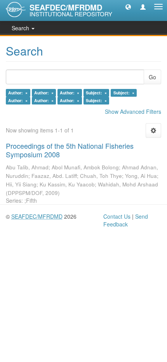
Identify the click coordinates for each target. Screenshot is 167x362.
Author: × (18, 93)
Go (152, 77)
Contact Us (116, 216)
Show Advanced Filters (133, 111)
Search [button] (21, 28)
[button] (128, 6)
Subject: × (96, 93)
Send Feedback (125, 220)
